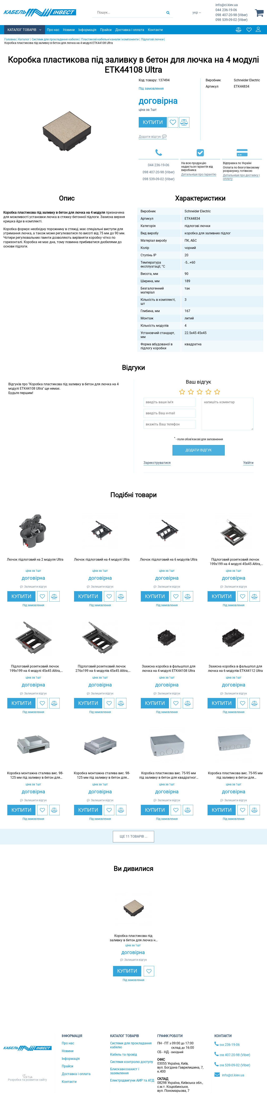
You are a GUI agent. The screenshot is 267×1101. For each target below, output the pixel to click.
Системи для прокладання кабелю (131, 1045)
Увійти (248, 463)
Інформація (87, 30)
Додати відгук (150, 137)
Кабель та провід (123, 1054)
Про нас (53, 30)
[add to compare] (184, 122)
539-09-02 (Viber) (231, 20)
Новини (69, 30)
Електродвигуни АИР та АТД (132, 1080)
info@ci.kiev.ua (233, 1075)
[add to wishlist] (173, 122)
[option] (67, 131)
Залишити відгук (35, 586)
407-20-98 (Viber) (231, 15)
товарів (137, 836)
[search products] (168, 13)
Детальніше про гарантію (198, 174)
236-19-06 (226, 10)
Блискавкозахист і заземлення (124, 1071)
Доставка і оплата (129, 30)
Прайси (106, 30)
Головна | (10, 39)
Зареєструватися (157, 463)
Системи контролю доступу (131, 1062)
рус (195, 17)
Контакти (155, 30)
